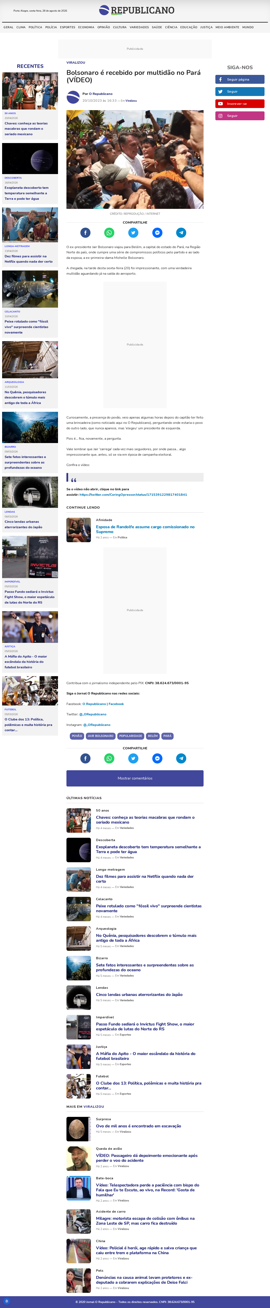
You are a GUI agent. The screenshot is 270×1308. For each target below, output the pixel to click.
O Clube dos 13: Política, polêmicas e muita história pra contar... (28, 724)
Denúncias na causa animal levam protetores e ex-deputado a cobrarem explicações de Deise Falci (144, 1280)
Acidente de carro (111, 1211)
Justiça (206, 27)
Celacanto (12, 311)
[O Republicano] (73, 97)
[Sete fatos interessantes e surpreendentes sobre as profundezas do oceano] (30, 427)
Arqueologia (14, 382)
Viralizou (75, 62)
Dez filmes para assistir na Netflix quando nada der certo (29, 259)
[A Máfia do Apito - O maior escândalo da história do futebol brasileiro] (30, 627)
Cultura (120, 27)
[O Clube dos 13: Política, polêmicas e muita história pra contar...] (30, 691)
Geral (9, 27)
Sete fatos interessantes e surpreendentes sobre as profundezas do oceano (25, 462)
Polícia (51, 27)
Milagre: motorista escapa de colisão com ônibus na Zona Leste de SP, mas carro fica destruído (145, 1221)
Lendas (10, 511)
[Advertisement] (135, 345)
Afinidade (104, 520)
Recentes (30, 66)
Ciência (171, 27)
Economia (86, 27)
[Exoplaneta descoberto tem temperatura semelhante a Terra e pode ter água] (30, 158)
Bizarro (10, 447)
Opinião (103, 27)
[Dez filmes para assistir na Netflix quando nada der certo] (30, 225)
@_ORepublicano (92, 714)
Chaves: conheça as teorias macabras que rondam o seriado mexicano (26, 128)
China (100, 1241)
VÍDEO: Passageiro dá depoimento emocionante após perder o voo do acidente (146, 1158)
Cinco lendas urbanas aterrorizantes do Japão (23, 524)
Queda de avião (109, 1148)
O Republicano (100, 94)
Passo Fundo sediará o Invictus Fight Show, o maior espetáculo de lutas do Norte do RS (29, 597)
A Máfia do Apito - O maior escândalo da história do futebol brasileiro (26, 662)
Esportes (67, 27)
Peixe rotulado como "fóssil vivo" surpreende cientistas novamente (26, 327)
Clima (21, 27)
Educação (188, 27)
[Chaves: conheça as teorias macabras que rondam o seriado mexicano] (30, 91)
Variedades (139, 27)
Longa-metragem (17, 246)
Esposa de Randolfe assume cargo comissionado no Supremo (145, 529)
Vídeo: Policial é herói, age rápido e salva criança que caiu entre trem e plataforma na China (146, 1250)
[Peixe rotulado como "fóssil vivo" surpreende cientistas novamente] (30, 289)
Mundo (248, 27)
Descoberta (13, 178)
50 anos (10, 113)
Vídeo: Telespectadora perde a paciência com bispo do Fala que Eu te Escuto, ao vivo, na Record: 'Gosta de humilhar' (147, 1190)
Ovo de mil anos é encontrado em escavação (138, 1126)
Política (35, 27)
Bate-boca (104, 1178)
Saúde (157, 27)
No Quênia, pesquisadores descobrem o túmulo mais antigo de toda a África (25, 397)
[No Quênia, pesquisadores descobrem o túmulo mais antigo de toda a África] (30, 359)
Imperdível (12, 581)
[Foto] (78, 530)
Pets (99, 1270)
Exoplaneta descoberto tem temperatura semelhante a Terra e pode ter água (27, 193)
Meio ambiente (227, 27)
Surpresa (103, 1119)
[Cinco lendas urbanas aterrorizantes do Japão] (30, 492)
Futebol (10, 709)
